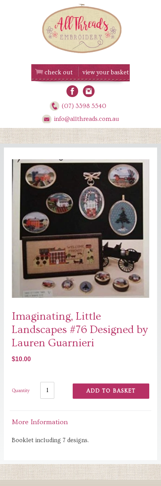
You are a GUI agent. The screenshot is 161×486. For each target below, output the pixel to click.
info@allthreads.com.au (86, 118)
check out (59, 72)
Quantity (21, 390)
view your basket (105, 72)
